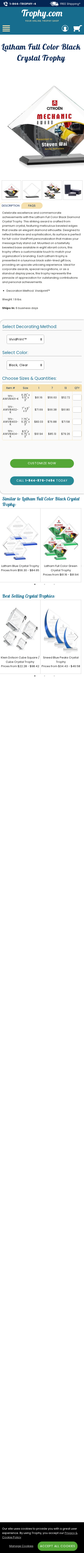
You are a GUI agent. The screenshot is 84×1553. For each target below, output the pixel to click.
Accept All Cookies (57, 1546)
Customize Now (42, 463)
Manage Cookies (21, 1546)
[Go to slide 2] (44, 584)
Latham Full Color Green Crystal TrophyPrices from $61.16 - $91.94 (61, 570)
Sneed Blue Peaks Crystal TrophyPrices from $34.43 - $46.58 (61, 661)
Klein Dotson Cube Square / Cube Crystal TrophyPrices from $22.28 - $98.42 (20, 661)
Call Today (42, 480)
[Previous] (5, 545)
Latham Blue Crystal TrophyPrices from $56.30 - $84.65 (20, 568)
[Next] (76, 545)
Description (11, 206)
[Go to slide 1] (35, 584)
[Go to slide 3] (54, 584)
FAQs (32, 206)
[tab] (10, 205)
